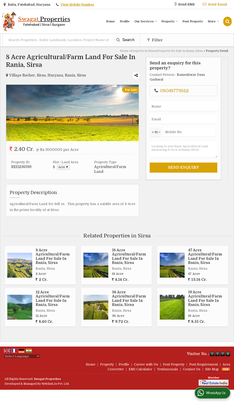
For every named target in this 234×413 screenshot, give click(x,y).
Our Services (144, 21)
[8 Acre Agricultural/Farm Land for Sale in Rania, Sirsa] (72, 140)
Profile (125, 21)
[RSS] (226, 369)
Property (168, 21)
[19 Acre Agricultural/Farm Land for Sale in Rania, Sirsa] (172, 307)
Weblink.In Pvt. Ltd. (55, 383)
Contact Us (191, 369)
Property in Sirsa (143, 51)
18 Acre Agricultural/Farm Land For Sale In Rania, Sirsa (129, 256)
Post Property (192, 21)
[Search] (227, 21)
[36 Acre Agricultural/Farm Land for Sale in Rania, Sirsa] (95, 307)
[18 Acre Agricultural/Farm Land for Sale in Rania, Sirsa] (95, 265)
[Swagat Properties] (36, 21)
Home (110, 21)
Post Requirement (203, 364)
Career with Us (146, 364)
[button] (77, 4)
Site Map (212, 369)
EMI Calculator (140, 369)
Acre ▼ (63, 167)
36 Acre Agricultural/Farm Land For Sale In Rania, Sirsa (129, 298)
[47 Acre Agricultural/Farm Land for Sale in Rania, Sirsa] (172, 265)
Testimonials (167, 369)
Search (127, 40)
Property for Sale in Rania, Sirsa (180, 51)
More (212, 21)
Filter (157, 40)
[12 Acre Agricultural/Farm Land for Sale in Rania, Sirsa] (19, 307)
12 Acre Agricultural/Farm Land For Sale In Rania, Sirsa (53, 298)
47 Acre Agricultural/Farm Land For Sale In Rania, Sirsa (205, 256)
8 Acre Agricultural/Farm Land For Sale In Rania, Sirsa (53, 256)
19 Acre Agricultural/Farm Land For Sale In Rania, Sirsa (205, 298)
